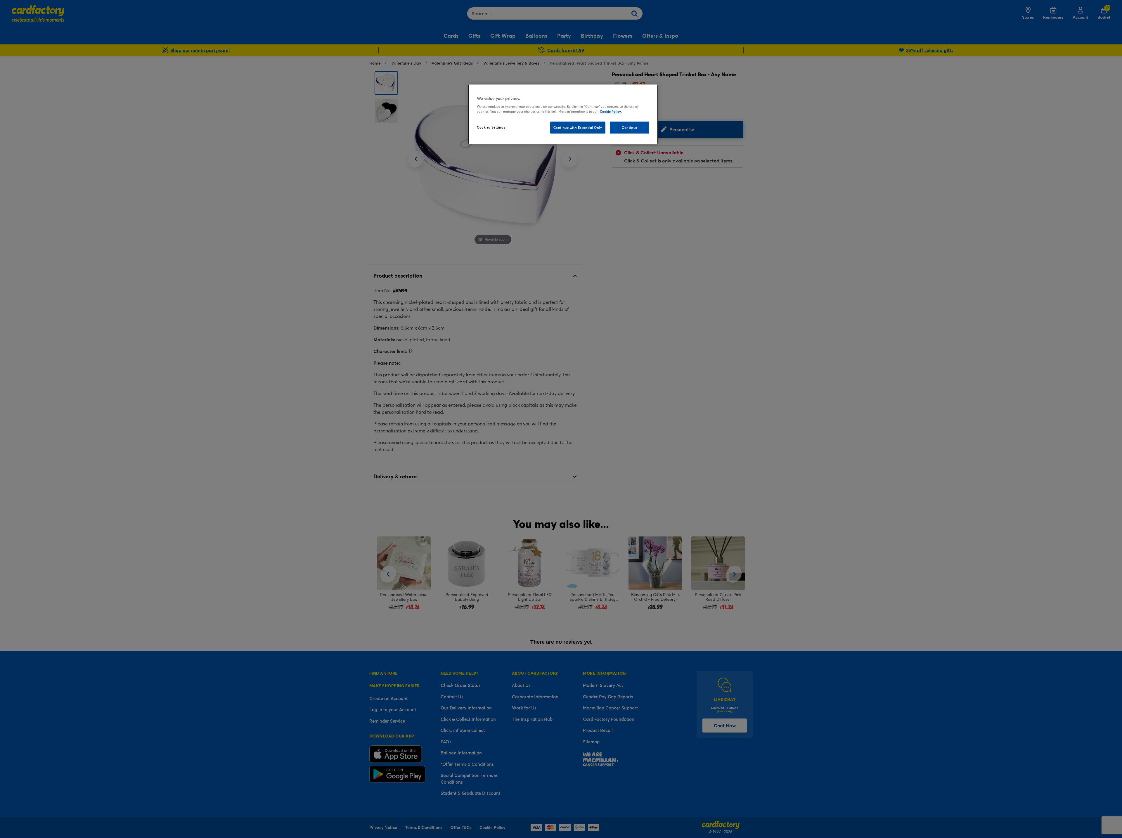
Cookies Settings (491, 127)
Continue (629, 127)
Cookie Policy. (611, 111)
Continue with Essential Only (577, 127)
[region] (563, 114)
